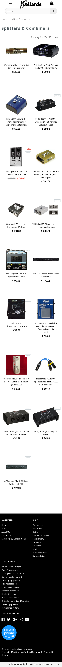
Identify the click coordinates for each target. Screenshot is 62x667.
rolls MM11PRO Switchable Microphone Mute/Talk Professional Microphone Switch (46, 328)
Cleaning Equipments (11, 580)
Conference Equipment (12, 577)
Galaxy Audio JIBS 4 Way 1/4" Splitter (46, 433)
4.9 (11, 664)
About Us (6, 532)
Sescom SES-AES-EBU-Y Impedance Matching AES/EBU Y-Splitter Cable (45, 382)
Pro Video (37, 545)
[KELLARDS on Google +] (15, 620)
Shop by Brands (39, 552)
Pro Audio (37, 542)
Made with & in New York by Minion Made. (22, 652)
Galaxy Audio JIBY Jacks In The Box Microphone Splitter (16, 433)
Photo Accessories (41, 535)
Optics (35, 532)
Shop (4, 528)
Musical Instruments (10, 597)
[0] (51, 3)
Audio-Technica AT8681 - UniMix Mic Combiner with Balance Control (46, 122)
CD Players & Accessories (13, 573)
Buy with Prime (39, 556)
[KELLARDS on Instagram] (21, 620)
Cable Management (10, 570)
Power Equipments (10, 604)
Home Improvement (10, 590)
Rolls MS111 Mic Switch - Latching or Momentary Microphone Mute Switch (16, 122)
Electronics (37, 528)
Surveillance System (10, 608)
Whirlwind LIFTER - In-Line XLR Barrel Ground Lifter (16, 66)
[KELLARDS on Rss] (27, 620)
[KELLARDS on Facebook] (3, 620)
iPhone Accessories (10, 587)
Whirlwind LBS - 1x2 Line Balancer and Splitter (16, 225)
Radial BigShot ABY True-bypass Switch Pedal (16, 275)
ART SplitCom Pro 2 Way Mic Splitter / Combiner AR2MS (46, 66)
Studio (35, 549)
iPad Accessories (9, 584)
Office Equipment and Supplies (15, 601)
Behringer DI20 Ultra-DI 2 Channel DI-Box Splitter (16, 173)
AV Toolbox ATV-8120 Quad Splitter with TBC (16, 482)
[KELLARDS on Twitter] (8, 620)
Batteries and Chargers (12, 566)
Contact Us (6, 535)
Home (4, 19)
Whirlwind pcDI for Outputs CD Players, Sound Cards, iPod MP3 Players (46, 174)
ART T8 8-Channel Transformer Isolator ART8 (46, 275)
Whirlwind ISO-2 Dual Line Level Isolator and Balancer (46, 225)
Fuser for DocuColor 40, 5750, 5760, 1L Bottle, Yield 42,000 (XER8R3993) (16, 382)
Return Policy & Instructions (14, 539)
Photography (38, 539)
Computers (37, 525)
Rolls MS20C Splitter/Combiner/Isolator (16, 325)
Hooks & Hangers (9, 594)
